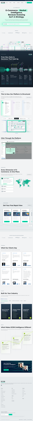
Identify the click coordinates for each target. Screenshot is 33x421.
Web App (2, 401)
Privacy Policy (25, 419)
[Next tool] (30, 118)
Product (10, 2)
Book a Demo (29, 2)
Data (6, 2)
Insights (14, 2)
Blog (12, 397)
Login (26, 0)
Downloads (2, 404)
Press (22, 396)
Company (22, 2)
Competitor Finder (3, 392)
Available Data (13, 391)
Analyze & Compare (3, 391)
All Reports (29, 205)
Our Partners (23, 391)
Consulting (18, 2)
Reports (12, 398)
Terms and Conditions (29, 419)
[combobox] (16, 24)
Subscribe (10, 414)
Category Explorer (3, 396)
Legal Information (21, 419)
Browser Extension (3, 405)
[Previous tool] (2, 118)
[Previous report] (29, 225)
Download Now (7, 221)
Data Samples (13, 392)
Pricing (26, 2)
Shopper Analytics (3, 400)
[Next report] (31, 225)
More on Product (28, 97)
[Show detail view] (9, 318)
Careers (23, 392)
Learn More (3, 83)
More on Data (28, 174)
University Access (30, 0)
